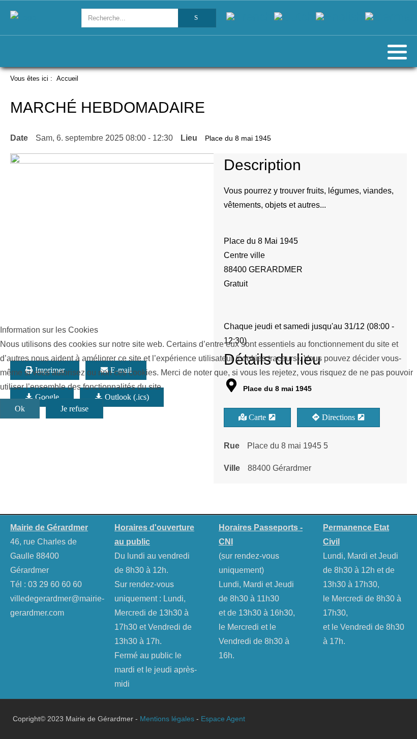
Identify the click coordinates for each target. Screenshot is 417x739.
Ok (20, 408)
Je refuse (74, 408)
